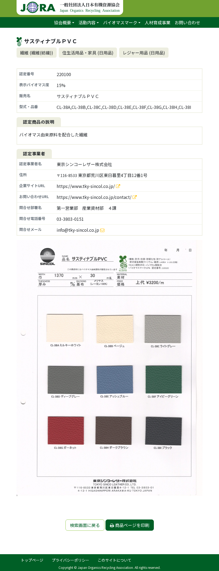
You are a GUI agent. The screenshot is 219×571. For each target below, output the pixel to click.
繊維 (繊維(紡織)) (36, 52)
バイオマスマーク (120, 22)
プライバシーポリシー (70, 560)
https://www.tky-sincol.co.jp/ (86, 186)
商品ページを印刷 (131, 525)
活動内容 (87, 22)
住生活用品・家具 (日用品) (88, 52)
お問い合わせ (187, 22)
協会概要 (62, 22)
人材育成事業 (157, 22)
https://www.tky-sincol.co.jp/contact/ (94, 197)
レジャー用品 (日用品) (144, 52)
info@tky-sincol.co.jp (78, 230)
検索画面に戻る (85, 525)
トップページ (32, 560)
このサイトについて (114, 560)
